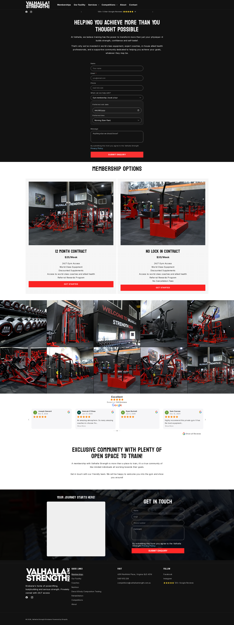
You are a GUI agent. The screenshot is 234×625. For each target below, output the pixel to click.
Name (93, 63)
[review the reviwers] (68, 413)
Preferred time (98, 115)
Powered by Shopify (60, 619)
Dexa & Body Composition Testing (86, 591)
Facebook (167, 574)
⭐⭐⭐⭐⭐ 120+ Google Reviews (178, 583)
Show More (81, 426)
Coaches (75, 583)
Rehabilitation (77, 596)
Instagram (167, 579)
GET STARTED (71, 284)
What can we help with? (101, 93)
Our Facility (76, 579)
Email (93, 73)
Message (94, 129)
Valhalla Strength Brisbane (42, 619)
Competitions (77, 600)
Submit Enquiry (117, 154)
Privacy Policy (97, 148)
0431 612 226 (123, 579)
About (74, 604)
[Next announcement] (152, 11)
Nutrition (75, 587)
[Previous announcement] (81, 11)
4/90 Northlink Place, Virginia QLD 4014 (134, 574)
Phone (93, 83)
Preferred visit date (101, 104)
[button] (93, 5)
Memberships (77, 574)
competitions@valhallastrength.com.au (134, 583)
